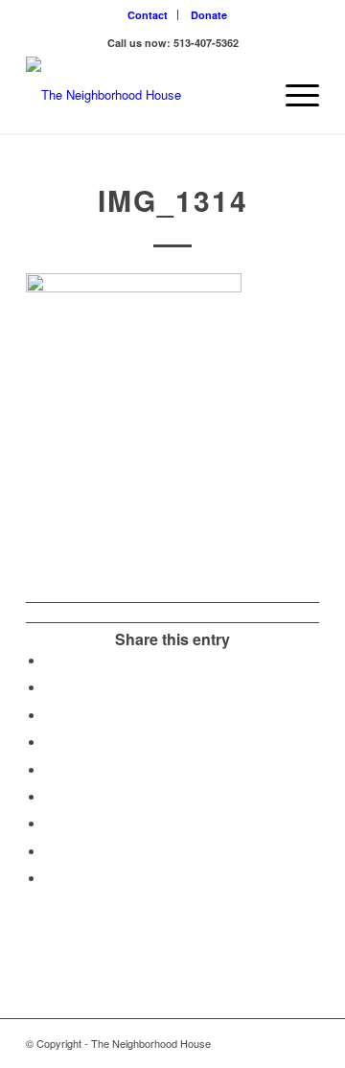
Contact (147, 15)
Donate (209, 15)
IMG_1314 (173, 200)
